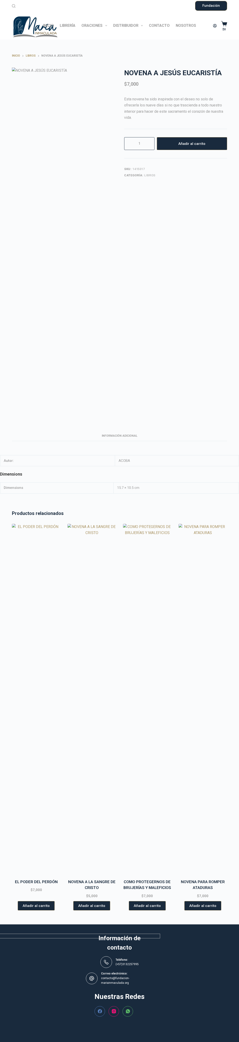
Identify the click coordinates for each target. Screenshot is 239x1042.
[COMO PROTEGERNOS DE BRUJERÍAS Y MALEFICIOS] (147, 698)
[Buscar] (13, 6)
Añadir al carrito (191, 144)
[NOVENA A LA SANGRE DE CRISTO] (91, 698)
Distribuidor (125, 25)
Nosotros (186, 25)
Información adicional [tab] (119, 435)
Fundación (211, 5)
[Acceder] (215, 25)
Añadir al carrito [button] (36, 906)
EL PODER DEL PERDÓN (36, 881)
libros (149, 175)
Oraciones (91, 25)
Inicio (48, 25)
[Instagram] (114, 1011)
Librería (67, 25)
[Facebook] (100, 1011)
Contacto (159, 25)
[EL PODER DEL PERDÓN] (36, 698)
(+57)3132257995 (127, 964)
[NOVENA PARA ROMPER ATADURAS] (203, 698)
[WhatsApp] (128, 1011)
